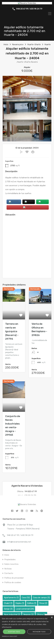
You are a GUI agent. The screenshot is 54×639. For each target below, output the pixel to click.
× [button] (52, 618)
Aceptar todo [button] (14, 632)
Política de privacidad (13, 578)
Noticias (8, 569)
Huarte (47, 44)
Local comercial (25, 609)
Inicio (6, 44)
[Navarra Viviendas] (27, 3)
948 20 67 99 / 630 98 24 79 (29, 9)
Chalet (8, 603)
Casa (26, 597)
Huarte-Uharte (34, 44)
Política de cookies (12, 583)
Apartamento (11, 597)
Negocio (28, 614)
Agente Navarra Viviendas (27, 485)
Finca (43, 603)
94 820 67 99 (31, 491)
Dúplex (19, 603)
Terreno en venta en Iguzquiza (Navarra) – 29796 (11, 331)
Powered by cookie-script (9, 636)
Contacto (8, 573)
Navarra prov (17, 44)
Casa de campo (41, 597)
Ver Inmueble (14, 313)
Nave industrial (12, 614)
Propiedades (10, 560)
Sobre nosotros (11, 564)
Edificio (31, 603)
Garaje (8, 609)
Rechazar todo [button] (39, 632)
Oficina (41, 614)
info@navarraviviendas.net (19, 542)
